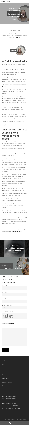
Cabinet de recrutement (14, 10)
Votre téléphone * (6, 298)
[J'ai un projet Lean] (14, 316)
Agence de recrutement (14, 8)
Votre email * (5, 292)
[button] (27, 1)
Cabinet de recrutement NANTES (9, 398)
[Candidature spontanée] (14, 317)
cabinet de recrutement (14, 37)
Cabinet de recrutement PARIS (9, 396)
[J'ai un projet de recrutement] (14, 314)
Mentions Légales (6, 385)
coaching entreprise (16, 231)
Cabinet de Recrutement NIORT (9, 403)
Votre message (5, 327)
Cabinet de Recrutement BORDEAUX (10, 401)
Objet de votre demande (7, 311)
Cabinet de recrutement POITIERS (10, 405)
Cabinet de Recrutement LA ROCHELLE (11, 408)
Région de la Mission (7, 305)
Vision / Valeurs (5, 378)
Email (3, 364)
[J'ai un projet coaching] (14, 315)
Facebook (4, 368)
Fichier (3, 321)
